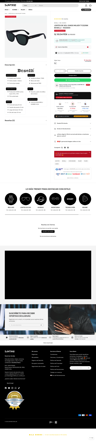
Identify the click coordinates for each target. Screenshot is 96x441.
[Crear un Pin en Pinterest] (67, 147)
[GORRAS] (40, 199)
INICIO (6, 9)
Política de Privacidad (56, 363)
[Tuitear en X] (61, 147)
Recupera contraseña (38, 363)
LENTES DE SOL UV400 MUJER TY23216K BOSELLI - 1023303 (17, 13)
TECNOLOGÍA (70, 207)
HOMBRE (14, 9)
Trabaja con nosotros (56, 372)
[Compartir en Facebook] (64, 147)
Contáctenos (53, 354)
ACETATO (57, 161)
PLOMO (86, 161)
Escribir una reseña (48, 231)
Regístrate (34, 354)
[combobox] (50, 5)
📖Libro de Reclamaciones (57, 375)
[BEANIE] (85, 199)
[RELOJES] (11, 199)
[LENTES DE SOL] (26, 199)
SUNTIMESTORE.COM (12, 421)
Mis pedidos (35, 357)
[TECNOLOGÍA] (70, 199)
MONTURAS (55, 207)
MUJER (23, 9)
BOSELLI (56, 23)
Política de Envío (54, 366)
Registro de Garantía (37, 360)
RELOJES (11, 207)
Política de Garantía (55, 360)
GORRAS (41, 207)
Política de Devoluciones (57, 369)
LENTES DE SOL (25, 207)
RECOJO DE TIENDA (84, 1)
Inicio (6, 13)
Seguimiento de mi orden (38, 366)
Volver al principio (48, 343)
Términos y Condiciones (56, 357)
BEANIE (85, 207)
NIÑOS (30, 9)
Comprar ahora (73, 75)
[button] (90, 5)
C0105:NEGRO (72, 161)
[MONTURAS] (55, 199)
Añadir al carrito (79, 71)
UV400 (57, 164)
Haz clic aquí (10, 383)
